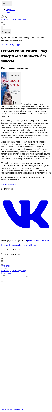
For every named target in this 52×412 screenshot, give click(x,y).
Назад (8, 5)
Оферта (4, 245)
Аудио (9, 12)
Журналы (10, 9)
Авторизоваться (8, 184)
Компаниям (24, 245)
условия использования (38, 240)
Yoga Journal (6, 44)
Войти (4, 20)
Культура (16, 44)
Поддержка (13, 245)
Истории (34, 245)
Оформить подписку (16, 20)
